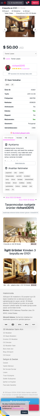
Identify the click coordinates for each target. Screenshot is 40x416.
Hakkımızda (8, 293)
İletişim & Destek (10, 359)
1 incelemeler (25, 69)
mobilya (21, 183)
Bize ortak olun (8, 349)
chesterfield (29, 179)
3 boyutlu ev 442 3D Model (12, 244)
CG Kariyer (7, 355)
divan (13, 179)
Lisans (5, 372)
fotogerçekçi (10, 176)
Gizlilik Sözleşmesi (9, 379)
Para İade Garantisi (9, 385)
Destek (5, 363)
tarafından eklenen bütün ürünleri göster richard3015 (20, 213)
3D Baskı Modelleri (9, 336)
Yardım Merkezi (8, 366)
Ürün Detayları (8, 138)
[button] (34, 232)
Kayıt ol (35, 3)
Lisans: (8, 59)
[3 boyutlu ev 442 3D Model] (20, 230)
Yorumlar (19, 138)
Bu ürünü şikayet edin (21, 133)
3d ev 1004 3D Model (26, 200)
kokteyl (24, 186)
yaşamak (9, 173)
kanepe (20, 179)
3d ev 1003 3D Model (13, 198)
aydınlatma (9, 186)
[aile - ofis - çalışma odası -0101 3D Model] (20, 271)
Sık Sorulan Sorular (9, 369)
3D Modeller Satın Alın (13, 329)
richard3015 (18, 65)
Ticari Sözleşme (8, 376)
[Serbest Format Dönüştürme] (12, 84)
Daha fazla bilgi (18, 408)
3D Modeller (7, 333)
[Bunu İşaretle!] (34, 239)
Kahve (18, 186)
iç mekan (27, 176)
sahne (21, 173)
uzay (7, 179)
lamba (29, 183)
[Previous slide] (5, 30)
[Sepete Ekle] (30, 239)
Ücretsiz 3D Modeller (10, 339)
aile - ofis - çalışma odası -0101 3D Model (16, 285)
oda (15, 173)
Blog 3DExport (8, 352)
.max (7, 84)
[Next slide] (35, 30)
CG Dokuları (7, 342)
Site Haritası (20, 397)
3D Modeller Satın (9, 346)
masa (7, 189)
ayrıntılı (18, 176)
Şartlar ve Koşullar (9, 382)
